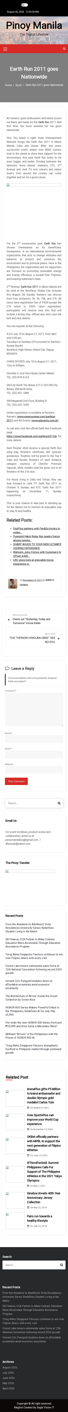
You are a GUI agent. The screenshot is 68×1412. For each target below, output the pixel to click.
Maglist (18, 1407)
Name (8, 733)
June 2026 (8, 1378)
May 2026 (8, 1383)
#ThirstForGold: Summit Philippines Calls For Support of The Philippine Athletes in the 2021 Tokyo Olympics (44, 1171)
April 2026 (8, 1388)
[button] (64, 48)
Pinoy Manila (34, 25)
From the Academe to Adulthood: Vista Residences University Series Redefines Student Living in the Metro (29, 928)
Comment (10, 690)
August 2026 (9, 1367)
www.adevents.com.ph (45, 420)
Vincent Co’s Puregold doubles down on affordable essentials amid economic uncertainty (28, 984)
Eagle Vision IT (45, 1407)
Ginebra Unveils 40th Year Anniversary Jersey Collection (43, 1198)
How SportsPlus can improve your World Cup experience (42, 1119)
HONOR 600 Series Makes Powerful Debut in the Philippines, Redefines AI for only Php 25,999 (32, 1011)
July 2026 (8, 1372)
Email (8, 748)
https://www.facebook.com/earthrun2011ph (32, 436)
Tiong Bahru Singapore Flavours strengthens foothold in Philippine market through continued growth (33, 1049)
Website (9, 764)
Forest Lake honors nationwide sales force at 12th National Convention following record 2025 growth (33, 969)
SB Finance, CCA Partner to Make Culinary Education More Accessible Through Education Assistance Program (32, 943)
